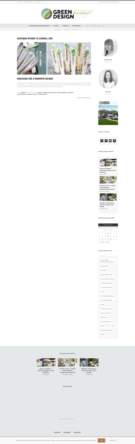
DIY (108, 326)
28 (102, 242)
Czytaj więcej (84, 97)
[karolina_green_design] (108, 37)
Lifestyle (39, 92)
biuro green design (106, 330)
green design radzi (106, 274)
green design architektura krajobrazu (108, 261)
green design (105, 266)
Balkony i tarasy (32, 94)
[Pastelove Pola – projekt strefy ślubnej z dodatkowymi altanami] (108, 179)
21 (102, 239)
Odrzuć (112, 440)
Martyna (23, 92)
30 (108, 242)
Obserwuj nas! (68, 419)
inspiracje (104, 270)
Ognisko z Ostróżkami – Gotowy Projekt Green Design (107, 204)
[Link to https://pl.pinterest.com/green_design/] (114, 140)
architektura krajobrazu (108, 296)
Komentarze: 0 (42, 94)
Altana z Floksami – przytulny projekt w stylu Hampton (108, 170)
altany (113, 326)
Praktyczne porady (48, 92)
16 (108, 236)
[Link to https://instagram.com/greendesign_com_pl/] (106, 140)
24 (111, 239)
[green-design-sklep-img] (108, 101)
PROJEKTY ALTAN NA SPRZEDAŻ (108, 2)
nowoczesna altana (106, 287)
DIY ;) (55, 92)
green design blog (106, 300)
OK (101, 440)
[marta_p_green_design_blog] (108, 69)
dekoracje (104, 317)
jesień (102, 334)
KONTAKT (57, 432)
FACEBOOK (67, 432)
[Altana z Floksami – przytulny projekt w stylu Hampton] (108, 162)
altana (103, 291)
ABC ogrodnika (62, 92)
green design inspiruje (107, 279)
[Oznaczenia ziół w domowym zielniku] (54, 58)
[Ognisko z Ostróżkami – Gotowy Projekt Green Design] (108, 197)
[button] (102, 26)
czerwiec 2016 (108, 225)
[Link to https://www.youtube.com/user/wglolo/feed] (110, 140)
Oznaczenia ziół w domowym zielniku (35, 78)
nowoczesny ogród (106, 308)
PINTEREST (77, 432)
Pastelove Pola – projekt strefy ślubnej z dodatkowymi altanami (107, 187)
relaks (102, 326)
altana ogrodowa (106, 313)
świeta (103, 304)
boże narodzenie (106, 321)
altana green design (107, 283)
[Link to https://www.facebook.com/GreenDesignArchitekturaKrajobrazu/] (101, 140)
